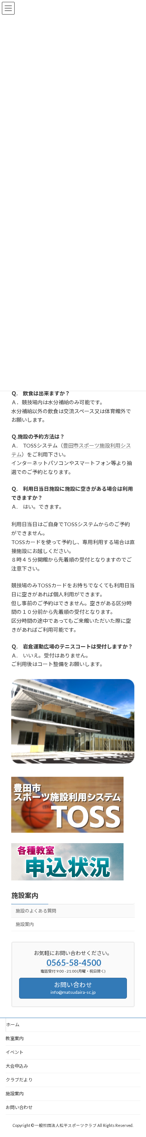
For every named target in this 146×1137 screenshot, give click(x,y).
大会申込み (17, 1066)
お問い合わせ (19, 1107)
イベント (15, 1052)
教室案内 (15, 1038)
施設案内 (24, 896)
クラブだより (19, 1080)
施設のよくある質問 (36, 911)
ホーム (12, 1024)
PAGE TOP (135, 1095)
